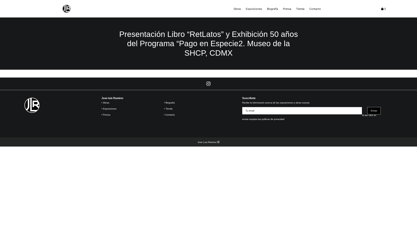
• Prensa (105, 114)
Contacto (315, 8)
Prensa (287, 8)
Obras (237, 8)
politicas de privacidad (273, 119)
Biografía (272, 8)
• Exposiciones (108, 108)
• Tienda (168, 108)
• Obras (105, 102)
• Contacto (169, 114)
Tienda (300, 8)
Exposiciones (254, 8)
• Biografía (169, 102)
